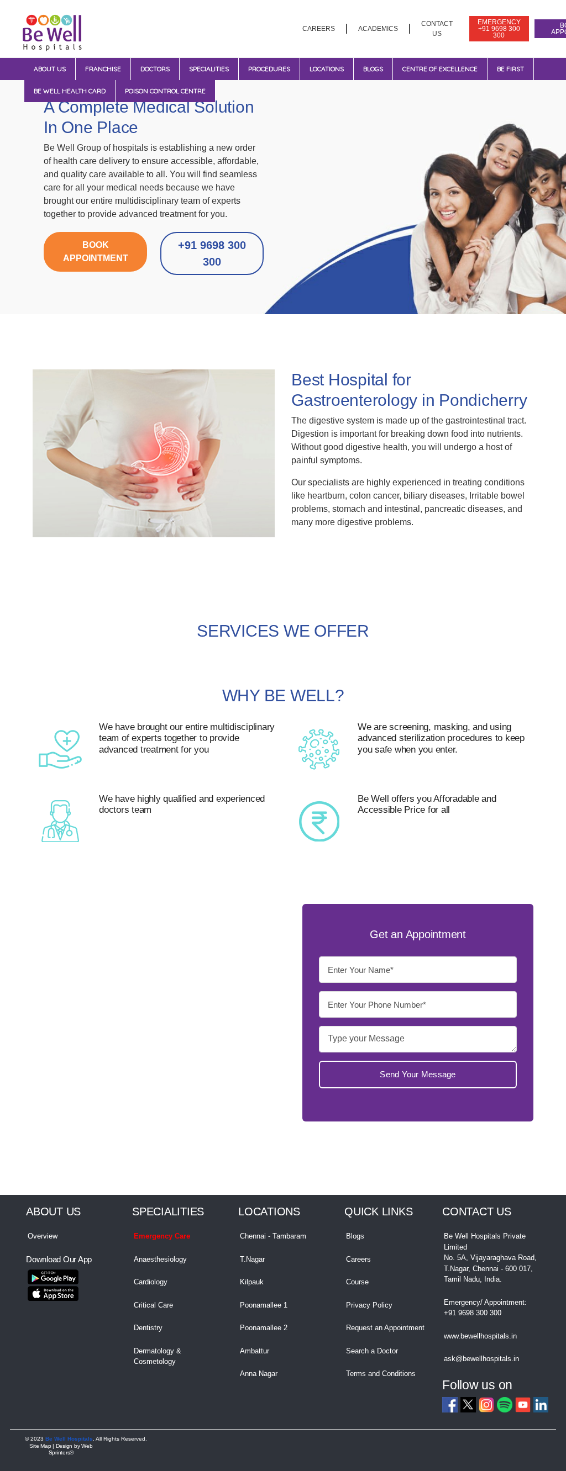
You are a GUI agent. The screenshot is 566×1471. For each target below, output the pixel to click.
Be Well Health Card (70, 91)
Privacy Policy (369, 1305)
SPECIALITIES (209, 69)
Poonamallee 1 (263, 1305)
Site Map (40, 1446)
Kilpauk (252, 1282)
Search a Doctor (372, 1351)
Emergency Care (162, 1236)
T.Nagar (252, 1259)
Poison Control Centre (165, 91)
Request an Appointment (385, 1328)
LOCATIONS (327, 69)
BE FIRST (510, 69)
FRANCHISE (103, 69)
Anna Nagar (258, 1373)
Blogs (355, 1236)
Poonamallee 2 (263, 1328)
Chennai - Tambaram (273, 1236)
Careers (358, 1259)
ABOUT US (50, 69)
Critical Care (153, 1305)
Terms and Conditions (381, 1373)
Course (357, 1282)
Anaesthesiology (160, 1259)
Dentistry (148, 1328)
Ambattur (254, 1351)
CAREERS (318, 29)
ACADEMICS (378, 29)
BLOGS (373, 69)
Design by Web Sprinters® (71, 1449)
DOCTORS (155, 69)
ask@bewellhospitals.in (481, 1358)
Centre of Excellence (440, 69)
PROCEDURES (269, 69)
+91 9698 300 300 (212, 253)
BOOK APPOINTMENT (95, 251)
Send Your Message (417, 1074)
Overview (42, 1236)
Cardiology (150, 1282)
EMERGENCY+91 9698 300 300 (499, 28)
